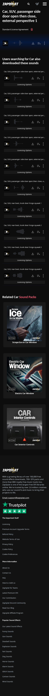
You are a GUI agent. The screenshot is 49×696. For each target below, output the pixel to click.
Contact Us (6, 573)
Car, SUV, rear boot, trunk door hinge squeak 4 (23, 269)
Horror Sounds (8, 661)
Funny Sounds (8, 631)
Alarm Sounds (8, 666)
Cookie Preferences (10, 554)
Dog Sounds (7, 656)
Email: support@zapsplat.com (15, 497)
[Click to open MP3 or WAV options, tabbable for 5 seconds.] (33, 43)
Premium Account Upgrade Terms (15, 529)
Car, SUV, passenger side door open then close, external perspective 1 (21, 16)
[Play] (5, 43)
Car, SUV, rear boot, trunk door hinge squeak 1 (23, 203)
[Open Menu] (45, 4)
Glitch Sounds (7, 671)
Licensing (6, 524)
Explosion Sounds (9, 646)
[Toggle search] (28, 4)
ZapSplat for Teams (10, 588)
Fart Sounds (7, 651)
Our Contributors (9, 598)
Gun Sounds (7, 636)
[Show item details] (44, 43)
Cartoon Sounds (8, 676)
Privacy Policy (7, 544)
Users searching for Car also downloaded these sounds (21, 61)
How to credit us (8, 583)
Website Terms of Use (11, 539)
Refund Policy (7, 534)
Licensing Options (24, 84)
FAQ (4, 578)
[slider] (19, 42)
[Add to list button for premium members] (39, 43)
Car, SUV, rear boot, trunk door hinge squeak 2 (23, 225)
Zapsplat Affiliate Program (12, 613)
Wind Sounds (7, 681)
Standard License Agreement (15, 29)
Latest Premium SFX (10, 593)
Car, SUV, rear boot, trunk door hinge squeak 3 (23, 247)
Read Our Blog (8, 608)
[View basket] (37, 4)
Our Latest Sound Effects (12, 626)
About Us (6, 568)
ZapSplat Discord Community (14, 603)
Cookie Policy (7, 549)
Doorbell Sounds (9, 641)
